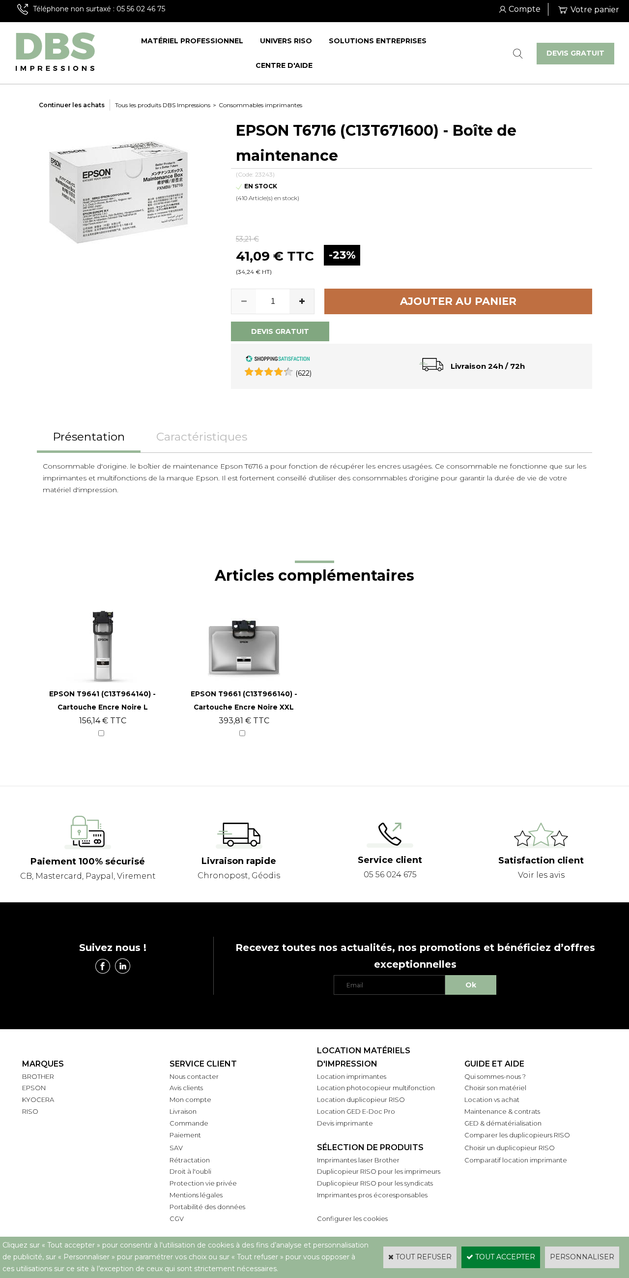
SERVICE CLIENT (203, 1064)
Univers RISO (286, 40)
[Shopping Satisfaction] (278, 360)
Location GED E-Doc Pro (356, 1111)
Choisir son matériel (495, 1088)
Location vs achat (491, 1099)
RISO (30, 1111)
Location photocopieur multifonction (376, 1088)
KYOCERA (38, 1099)
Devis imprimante (345, 1123)
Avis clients (186, 1088)
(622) (303, 373)
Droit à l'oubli (190, 1171)
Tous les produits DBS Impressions (162, 105)
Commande (189, 1123)
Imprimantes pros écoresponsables (372, 1195)
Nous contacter (194, 1076)
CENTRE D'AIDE (284, 65)
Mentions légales (196, 1195)
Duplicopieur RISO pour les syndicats (375, 1183)
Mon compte (190, 1099)
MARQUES (43, 1064)
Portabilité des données (207, 1207)
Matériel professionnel (192, 40)
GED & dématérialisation (503, 1123)
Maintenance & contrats (502, 1111)
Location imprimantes (351, 1076)
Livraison (183, 1111)
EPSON (34, 1088)
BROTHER (38, 1076)
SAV (176, 1148)
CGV (177, 1218)
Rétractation (190, 1160)
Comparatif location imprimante (515, 1160)
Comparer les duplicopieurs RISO (517, 1135)
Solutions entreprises (378, 40)
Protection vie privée (203, 1183)
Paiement (185, 1135)
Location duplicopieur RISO (361, 1099)
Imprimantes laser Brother (358, 1160)
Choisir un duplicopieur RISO (509, 1148)
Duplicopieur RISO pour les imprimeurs (378, 1171)
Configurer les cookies (352, 1218)
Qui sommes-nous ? (495, 1076)
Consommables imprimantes (260, 105)
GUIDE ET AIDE (494, 1064)
